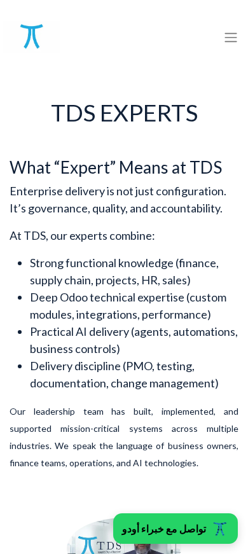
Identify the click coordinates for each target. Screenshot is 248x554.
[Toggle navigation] (231, 37)
